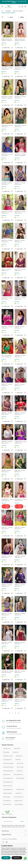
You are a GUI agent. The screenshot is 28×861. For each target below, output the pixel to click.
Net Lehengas (6, 752)
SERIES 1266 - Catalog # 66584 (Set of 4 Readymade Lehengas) (7, 413)
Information (5, 831)
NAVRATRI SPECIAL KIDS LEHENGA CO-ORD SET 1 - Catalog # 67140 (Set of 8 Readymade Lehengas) (20, 40)
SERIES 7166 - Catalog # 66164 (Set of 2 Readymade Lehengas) (7, 643)
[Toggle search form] (19, 6)
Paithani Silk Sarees (7, 785)
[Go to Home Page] (2, 11)
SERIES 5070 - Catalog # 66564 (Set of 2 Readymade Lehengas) (7, 442)
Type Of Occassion (18, 10)
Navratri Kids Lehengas (8, 763)
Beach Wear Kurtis (7, 804)
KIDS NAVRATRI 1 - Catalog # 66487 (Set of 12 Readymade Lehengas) (20, 500)
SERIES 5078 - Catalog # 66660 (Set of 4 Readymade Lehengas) (20, 356)
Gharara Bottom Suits (8, 778)
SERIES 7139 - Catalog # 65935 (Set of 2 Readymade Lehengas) (20, 672)
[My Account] (22, 6)
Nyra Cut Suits (20, 763)
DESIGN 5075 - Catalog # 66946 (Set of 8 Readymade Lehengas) (20, 212)
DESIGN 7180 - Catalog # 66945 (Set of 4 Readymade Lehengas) (7, 241)
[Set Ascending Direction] (2, 17)
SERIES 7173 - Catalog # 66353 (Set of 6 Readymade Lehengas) (7, 614)
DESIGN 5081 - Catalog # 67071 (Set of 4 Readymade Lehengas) (7, 97)
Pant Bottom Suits (20, 789)
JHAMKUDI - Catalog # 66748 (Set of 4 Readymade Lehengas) (20, 327)
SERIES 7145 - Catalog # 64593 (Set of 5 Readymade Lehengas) (20, 700)
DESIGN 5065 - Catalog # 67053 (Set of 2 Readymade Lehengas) (7, 126)
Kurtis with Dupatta (19, 804)
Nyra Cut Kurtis (20, 767)
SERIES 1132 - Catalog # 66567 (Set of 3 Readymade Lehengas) (20, 413)
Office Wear (18, 759)
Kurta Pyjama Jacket (7, 755)
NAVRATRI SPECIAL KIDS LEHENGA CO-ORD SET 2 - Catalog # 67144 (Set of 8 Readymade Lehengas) (7, 40)
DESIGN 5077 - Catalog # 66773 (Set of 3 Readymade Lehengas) (20, 298)
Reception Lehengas (7, 793)
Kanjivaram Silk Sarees (8, 767)
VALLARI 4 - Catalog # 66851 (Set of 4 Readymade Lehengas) (7, 270)
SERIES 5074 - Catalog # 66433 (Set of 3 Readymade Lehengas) (7, 528)
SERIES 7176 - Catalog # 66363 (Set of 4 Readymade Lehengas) (20, 585)
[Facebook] (3, 842)
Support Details (6, 834)
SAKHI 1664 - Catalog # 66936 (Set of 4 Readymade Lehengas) (20, 241)
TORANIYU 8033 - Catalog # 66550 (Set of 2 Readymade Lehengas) (20, 442)
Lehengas (8, 10)
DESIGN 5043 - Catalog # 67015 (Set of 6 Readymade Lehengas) (20, 155)
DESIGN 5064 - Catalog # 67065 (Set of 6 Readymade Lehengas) (20, 97)
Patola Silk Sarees (20, 778)
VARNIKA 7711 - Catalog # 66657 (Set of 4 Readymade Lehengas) (7, 385)
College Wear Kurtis (7, 759)
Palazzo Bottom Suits (18, 774)
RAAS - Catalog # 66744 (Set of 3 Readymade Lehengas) (7, 356)
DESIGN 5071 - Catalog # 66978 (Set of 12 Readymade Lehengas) (7, 212)
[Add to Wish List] (12, 47)
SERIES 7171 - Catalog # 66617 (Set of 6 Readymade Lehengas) (20, 385)
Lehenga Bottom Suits (8, 789)
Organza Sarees (6, 748)
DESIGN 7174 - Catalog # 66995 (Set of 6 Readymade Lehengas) (20, 183)
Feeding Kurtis (19, 755)
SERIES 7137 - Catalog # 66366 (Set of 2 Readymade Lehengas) (7, 585)
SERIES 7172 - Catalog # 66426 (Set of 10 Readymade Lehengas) (20, 528)
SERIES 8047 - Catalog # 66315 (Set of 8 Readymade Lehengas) (20, 614)
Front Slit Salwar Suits (18, 796)
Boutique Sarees (6, 774)
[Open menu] (2, 6)
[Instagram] (6, 842)
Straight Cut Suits (18, 800)
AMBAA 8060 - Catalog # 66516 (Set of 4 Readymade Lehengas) (20, 471)
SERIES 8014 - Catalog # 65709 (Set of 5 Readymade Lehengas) (7, 700)
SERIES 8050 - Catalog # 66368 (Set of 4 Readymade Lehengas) (20, 557)
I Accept (6, 857)
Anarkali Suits (18, 793)
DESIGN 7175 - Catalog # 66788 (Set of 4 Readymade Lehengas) (20, 270)
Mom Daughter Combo (8, 770)
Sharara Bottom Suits (8, 782)
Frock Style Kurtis (7, 800)
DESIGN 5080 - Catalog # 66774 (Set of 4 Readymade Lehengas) (7, 298)
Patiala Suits (19, 770)
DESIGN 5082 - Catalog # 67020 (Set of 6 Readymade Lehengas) (7, 155)
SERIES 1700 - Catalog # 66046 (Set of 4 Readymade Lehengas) (20, 643)
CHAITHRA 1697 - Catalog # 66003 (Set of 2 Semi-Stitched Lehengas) (7, 672)
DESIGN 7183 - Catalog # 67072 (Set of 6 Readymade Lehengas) (20, 68)
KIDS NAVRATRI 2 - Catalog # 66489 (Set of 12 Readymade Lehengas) (7, 500)
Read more (17, 857)
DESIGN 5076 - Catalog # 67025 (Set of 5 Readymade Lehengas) (20, 126)
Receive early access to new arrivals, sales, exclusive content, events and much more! (13, 826)
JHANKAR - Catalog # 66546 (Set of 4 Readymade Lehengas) (7, 471)
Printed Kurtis (15, 752)
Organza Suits (17, 748)
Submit (22, 821)
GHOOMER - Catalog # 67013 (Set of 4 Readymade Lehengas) (7, 183)
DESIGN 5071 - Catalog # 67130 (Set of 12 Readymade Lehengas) (7, 68)
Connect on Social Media (9, 839)
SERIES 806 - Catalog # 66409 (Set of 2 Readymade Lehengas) (7, 557)
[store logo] (9, 6)
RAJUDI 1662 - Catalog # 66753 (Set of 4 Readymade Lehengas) (7, 327)
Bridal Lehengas (6, 796)
